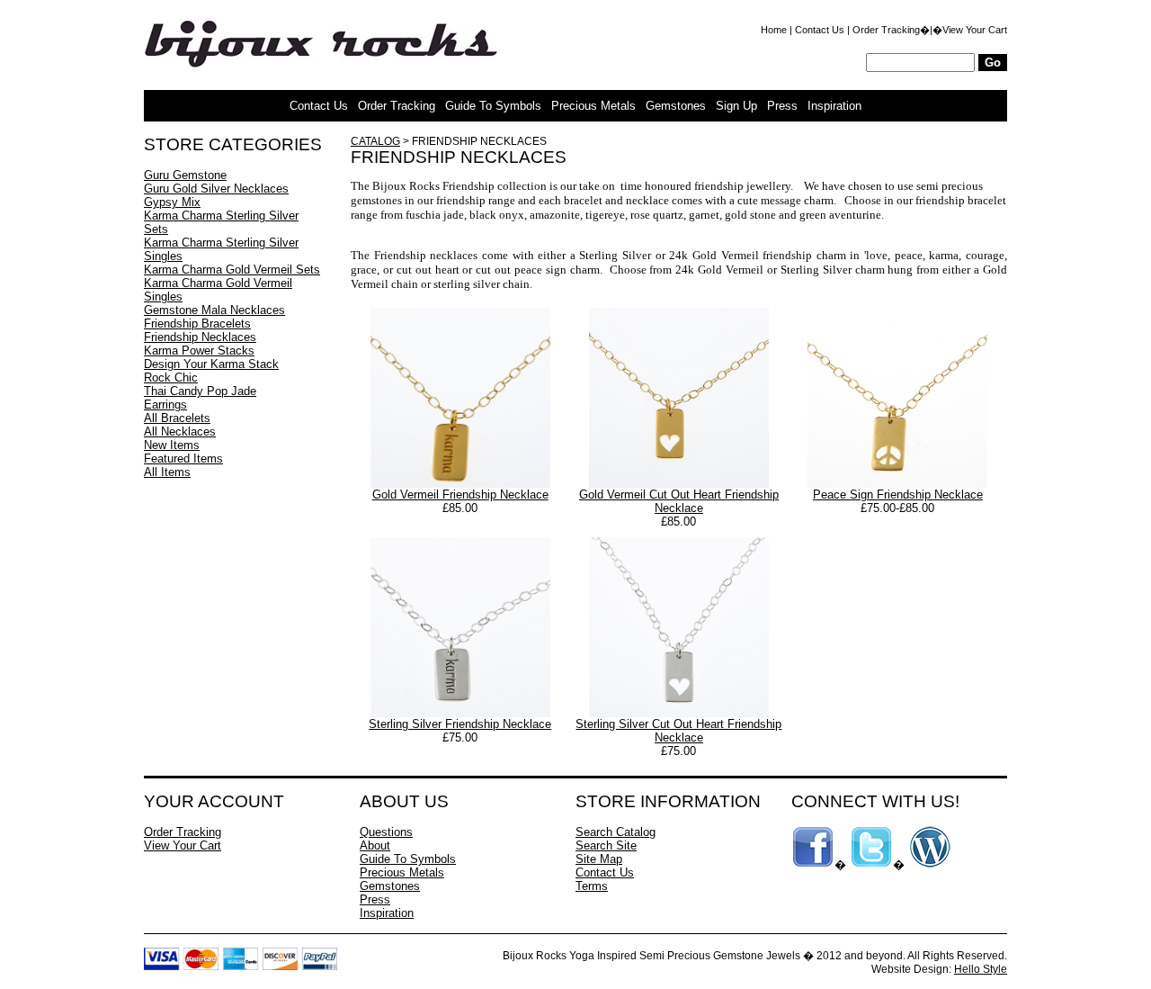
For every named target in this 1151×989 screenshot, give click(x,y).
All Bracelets (177, 418)
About (375, 845)
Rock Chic (171, 377)
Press (782, 105)
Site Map (599, 859)
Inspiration (834, 105)
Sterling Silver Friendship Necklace (460, 724)
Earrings (165, 404)
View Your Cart (974, 29)
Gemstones (676, 105)
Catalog (375, 141)
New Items (172, 445)
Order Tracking (886, 29)
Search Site (606, 845)
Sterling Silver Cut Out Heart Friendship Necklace (678, 730)
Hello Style (980, 969)
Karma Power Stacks (199, 350)
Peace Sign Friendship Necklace (898, 494)
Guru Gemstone (185, 175)
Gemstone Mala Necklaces (214, 310)
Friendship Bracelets (197, 323)
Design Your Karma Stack (211, 364)
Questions (386, 832)
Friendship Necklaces (200, 337)
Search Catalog (616, 832)
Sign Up (736, 105)
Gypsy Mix (172, 202)
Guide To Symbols (493, 105)
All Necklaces (180, 431)
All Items (167, 472)
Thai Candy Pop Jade (200, 391)
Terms (592, 886)
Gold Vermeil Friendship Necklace (460, 494)
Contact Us (819, 29)
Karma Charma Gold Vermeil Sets (232, 269)
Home (774, 29)
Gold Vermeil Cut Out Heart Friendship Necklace (679, 501)
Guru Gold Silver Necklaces (216, 188)
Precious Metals (593, 105)
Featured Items (183, 458)
